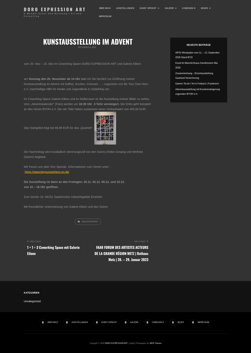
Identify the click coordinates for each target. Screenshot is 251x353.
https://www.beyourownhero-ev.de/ (47, 171)
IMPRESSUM (105, 16)
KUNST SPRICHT (148, 8)
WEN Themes (156, 343)
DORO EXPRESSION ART (55, 9)
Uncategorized (90, 222)
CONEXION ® (188, 8)
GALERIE (169, 8)
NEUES (204, 8)
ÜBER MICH (105, 8)
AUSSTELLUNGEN (125, 8)
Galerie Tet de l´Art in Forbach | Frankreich (197, 83)
